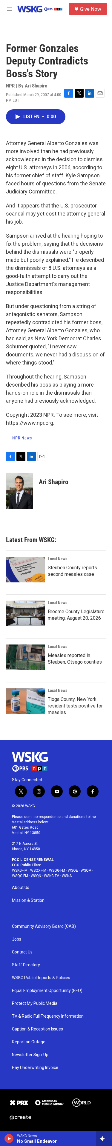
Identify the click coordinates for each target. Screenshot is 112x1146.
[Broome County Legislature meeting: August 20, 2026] (25, 613)
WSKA (67, 876)
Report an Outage (28, 1042)
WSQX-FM (38, 870)
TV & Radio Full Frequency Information (48, 1016)
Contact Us (22, 952)
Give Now (90, 9)
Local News (57, 558)
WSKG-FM (19, 870)
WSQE (73, 870)
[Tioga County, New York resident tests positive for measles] (25, 701)
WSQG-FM (57, 870)
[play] (9, 1139)
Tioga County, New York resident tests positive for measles (75, 705)
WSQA (86, 870)
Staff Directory (26, 965)
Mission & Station (28, 900)
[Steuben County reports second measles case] (25, 569)
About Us (20, 887)
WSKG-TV (51, 876)
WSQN (36, 876)
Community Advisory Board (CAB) (44, 926)
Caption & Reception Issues (37, 1029)
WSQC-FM (20, 876)
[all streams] (104, 1138)
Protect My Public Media (34, 1003)
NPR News (22, 438)
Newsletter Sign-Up (30, 1055)
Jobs (16, 939)
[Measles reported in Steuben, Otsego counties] (25, 657)
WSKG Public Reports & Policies (41, 978)
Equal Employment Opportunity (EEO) (47, 990)
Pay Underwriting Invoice (35, 1067)
